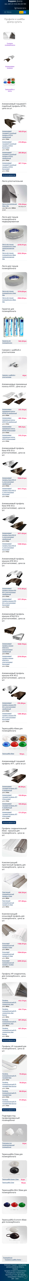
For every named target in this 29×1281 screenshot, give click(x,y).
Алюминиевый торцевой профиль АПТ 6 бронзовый (9, 814)
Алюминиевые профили (9, 67)
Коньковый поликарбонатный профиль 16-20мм (8, 963)
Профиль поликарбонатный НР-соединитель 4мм (9, 1002)
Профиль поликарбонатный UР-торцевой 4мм (9, 1076)
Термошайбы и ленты (10, 90)
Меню (9, 12)
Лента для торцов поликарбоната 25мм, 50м (9, 293)
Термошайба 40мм (8, 754)
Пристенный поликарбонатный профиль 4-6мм (8, 894)
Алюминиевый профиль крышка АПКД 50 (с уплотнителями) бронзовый (7, 660)
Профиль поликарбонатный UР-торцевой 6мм (9, 1093)
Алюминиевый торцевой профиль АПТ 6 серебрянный (9, 806)
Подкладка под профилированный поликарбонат (8, 1145)
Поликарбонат (7, 1258)
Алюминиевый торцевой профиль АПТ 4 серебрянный (9, 788)
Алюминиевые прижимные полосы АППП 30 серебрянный (9, 420)
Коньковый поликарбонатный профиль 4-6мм (8, 945)
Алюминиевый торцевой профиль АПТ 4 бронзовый (9, 797)
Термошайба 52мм (8, 1182)
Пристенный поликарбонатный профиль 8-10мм (8, 903)
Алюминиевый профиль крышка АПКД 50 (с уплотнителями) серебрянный (7, 648)
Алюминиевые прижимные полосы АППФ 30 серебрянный (9, 411)
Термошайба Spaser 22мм (10, 1179)
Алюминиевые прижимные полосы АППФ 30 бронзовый (8, 428)
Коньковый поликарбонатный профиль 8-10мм (8, 954)
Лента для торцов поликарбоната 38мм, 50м (9, 300)
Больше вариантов (9, 175)
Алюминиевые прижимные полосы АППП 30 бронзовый (8, 437)
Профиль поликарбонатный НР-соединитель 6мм (9, 1021)
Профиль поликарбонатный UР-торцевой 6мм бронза (9, 1101)
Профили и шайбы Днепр (13, 1260)
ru (24, 12)
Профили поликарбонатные (10, 44)
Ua (21, 12)
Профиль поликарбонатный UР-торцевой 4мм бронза (9, 1084)
